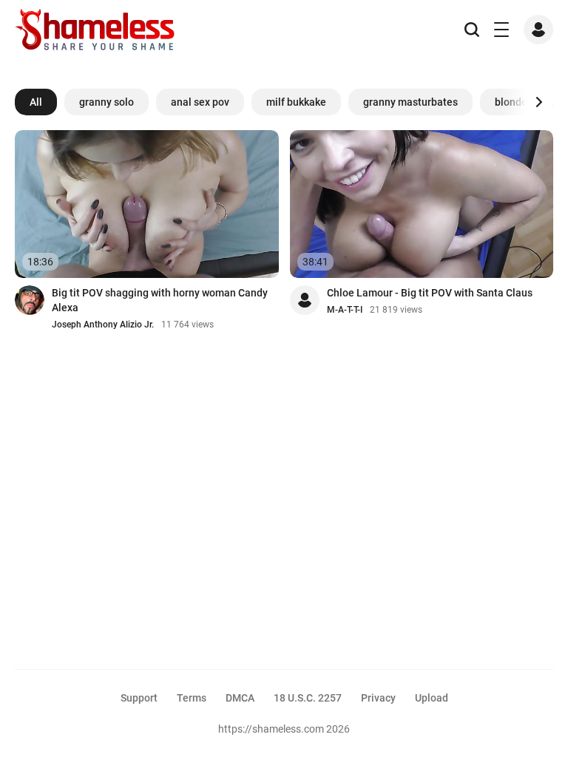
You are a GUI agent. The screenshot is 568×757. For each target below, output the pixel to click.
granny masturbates (410, 102)
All (36, 102)
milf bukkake (296, 102)
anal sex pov (200, 102)
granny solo (106, 102)
